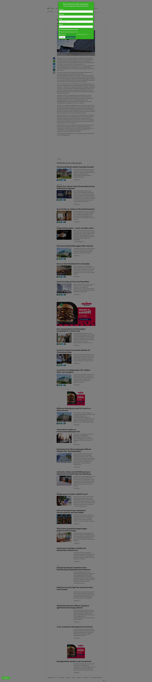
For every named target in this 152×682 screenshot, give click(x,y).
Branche (61, 24)
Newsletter (6, 678)
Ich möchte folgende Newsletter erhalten (68, 29)
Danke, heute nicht (70, 37)
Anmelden (62, 37)
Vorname (61, 9)
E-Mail (61, 19)
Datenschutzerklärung (71, 34)
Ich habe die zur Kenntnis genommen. (73, 34)
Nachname (61, 14)
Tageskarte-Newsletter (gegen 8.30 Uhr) (69, 32)
